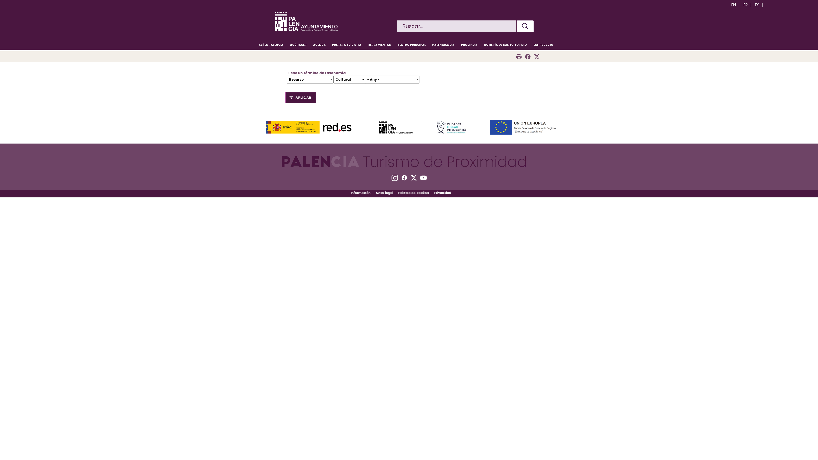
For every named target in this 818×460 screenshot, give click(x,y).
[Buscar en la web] (525, 26)
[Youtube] (423, 178)
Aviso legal (384, 192)
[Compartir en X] (537, 56)
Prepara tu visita (346, 45)
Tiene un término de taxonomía (316, 72)
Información (361, 192)
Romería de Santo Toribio (505, 45)
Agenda (319, 45)
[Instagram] (395, 178)
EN (733, 5)
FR (745, 5)
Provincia (469, 45)
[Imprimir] (519, 56)
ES (757, 5)
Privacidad (442, 192)
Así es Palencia (271, 45)
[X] (414, 178)
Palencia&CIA (443, 45)
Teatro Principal (411, 45)
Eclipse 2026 (543, 45)
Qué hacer (298, 45)
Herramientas (379, 45)
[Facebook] (528, 56)
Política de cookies (413, 192)
